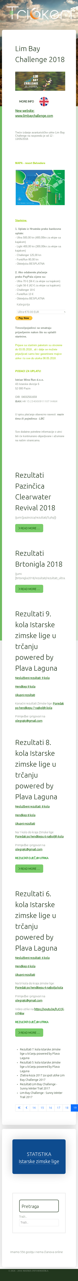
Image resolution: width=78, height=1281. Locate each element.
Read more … (30, 528)
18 (66, 1107)
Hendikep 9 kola (25, 686)
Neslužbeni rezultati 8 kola (32, 806)
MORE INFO (26, 101)
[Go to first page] (19, 1108)
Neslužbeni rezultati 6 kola (32, 957)
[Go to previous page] (26, 1108)
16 (50, 1107)
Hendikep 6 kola (25, 966)
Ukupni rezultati (25, 695)
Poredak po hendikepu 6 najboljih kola (39, 836)
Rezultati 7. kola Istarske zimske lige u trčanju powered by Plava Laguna (40, 1054)
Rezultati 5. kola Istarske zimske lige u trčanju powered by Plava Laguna (40, 1067)
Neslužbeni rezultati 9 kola (32, 678)
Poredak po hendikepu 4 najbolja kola (39, 987)
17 (58, 1107)
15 (42, 1107)
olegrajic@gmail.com (28, 720)
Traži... (23, 1216)
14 (34, 1107)
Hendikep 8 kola (25, 815)
